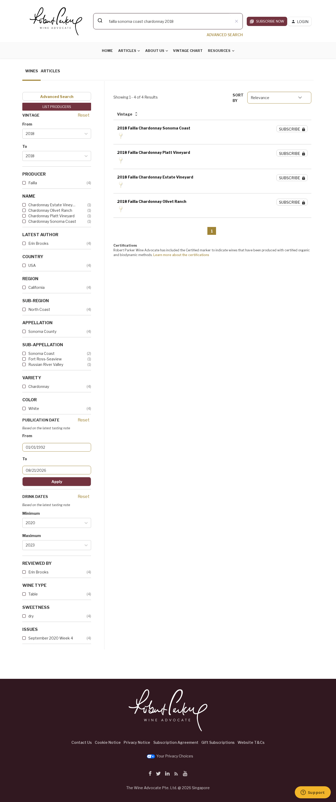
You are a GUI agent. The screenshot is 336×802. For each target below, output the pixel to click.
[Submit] (99, 20)
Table (33, 594)
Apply (56, 481)
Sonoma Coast (41, 353)
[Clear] (236, 21)
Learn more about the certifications (181, 255)
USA (32, 265)
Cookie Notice (108, 742)
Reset (84, 115)
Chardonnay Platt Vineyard (51, 216)
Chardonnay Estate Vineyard (52, 205)
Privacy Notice (137, 742)
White (33, 408)
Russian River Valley (45, 364)
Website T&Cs (251, 742)
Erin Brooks (38, 243)
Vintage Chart (188, 50)
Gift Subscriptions (218, 742)
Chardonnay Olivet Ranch (50, 210)
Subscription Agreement (175, 742)
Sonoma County (42, 331)
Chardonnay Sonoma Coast (52, 221)
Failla (32, 183)
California (36, 287)
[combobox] (168, 21)
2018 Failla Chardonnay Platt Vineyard (153, 152)
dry (31, 616)
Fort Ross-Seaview (45, 359)
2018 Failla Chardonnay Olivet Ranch (151, 201)
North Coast (39, 309)
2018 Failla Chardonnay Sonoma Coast (153, 128)
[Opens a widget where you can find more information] (313, 792)
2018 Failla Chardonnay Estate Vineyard (155, 177)
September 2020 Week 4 (50, 638)
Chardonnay (38, 386)
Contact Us (81, 742)
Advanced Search (57, 96)
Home (107, 50)
